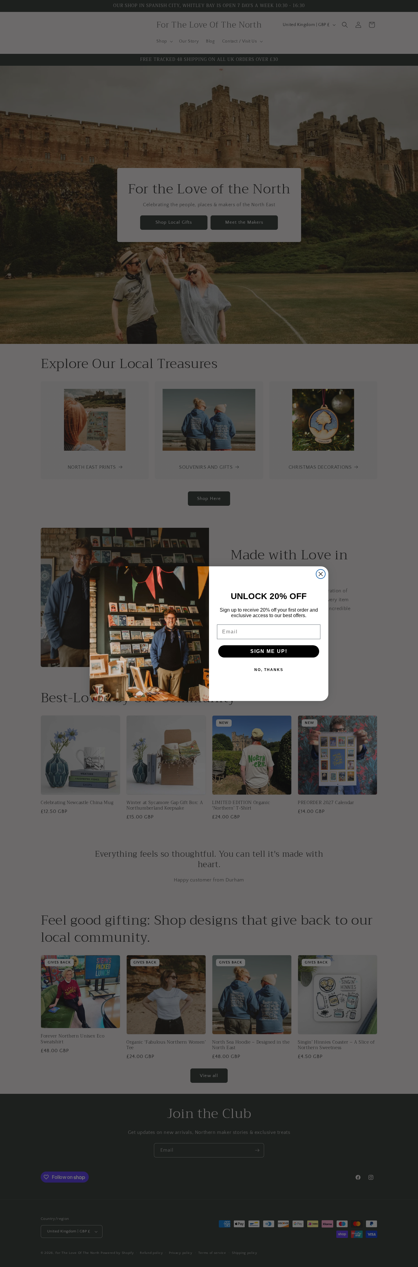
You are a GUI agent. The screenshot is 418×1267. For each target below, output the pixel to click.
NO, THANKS (268, 670)
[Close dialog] (320, 574)
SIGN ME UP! (268, 651)
